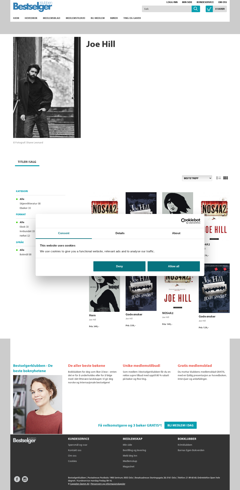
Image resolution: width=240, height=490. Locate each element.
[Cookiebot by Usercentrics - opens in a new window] (183, 221)
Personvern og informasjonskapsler (108, 483)
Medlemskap (130, 461)
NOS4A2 (204, 244)
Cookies (72, 461)
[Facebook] (17, 481)
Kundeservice (205, 2)
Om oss (222, 2)
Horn (92, 315)
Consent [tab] (63, 233)
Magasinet (128, 466)
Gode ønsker (134, 314)
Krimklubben (185, 444)
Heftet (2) (25, 235)
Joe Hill (92, 319)
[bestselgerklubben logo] (24, 441)
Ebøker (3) (25, 208)
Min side (187, 2)
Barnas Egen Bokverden (191, 450)
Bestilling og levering (134, 450)
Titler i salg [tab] (27, 162)
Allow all (173, 266)
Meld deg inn (130, 455)
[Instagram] (25, 481)
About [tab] (176, 233)
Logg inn (172, 2)
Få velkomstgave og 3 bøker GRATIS (128, 425)
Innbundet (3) (27, 231)
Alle (22, 199)
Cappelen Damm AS (79, 483)
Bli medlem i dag (180, 425)
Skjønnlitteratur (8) (30, 203)
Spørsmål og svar (77, 444)
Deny (119, 266)
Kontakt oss (74, 450)
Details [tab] (120, 233)
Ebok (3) (24, 226)
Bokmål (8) (26, 254)
